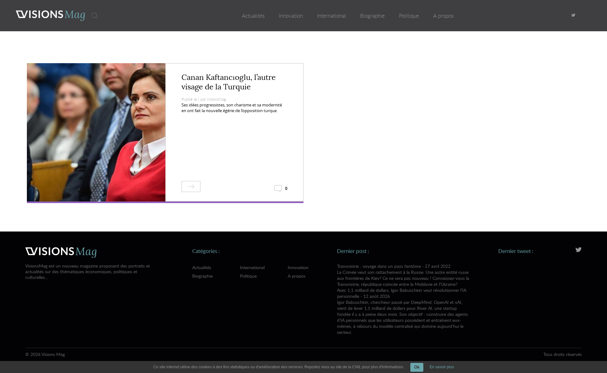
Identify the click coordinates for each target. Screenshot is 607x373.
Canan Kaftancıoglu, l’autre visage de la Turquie (228, 82)
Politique (409, 15)
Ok (417, 367)
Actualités (253, 15)
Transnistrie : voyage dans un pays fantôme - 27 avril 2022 (403, 275)
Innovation (291, 15)
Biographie (372, 15)
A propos (443, 15)
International (331, 15)
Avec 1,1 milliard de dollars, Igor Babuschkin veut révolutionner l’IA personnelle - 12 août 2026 (402, 311)
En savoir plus (442, 367)
